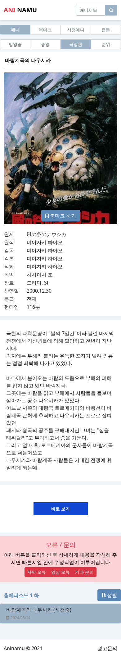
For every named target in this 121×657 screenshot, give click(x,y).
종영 (45, 44)
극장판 (75, 44)
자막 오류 (36, 572)
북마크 (45, 30)
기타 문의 (84, 572)
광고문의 (107, 648)
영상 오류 (60, 572)
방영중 (15, 44)
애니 (15, 30)
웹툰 (105, 30)
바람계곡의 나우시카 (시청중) (38, 609)
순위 (105, 44)
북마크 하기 (62, 215)
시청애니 (75, 30)
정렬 (111, 595)
